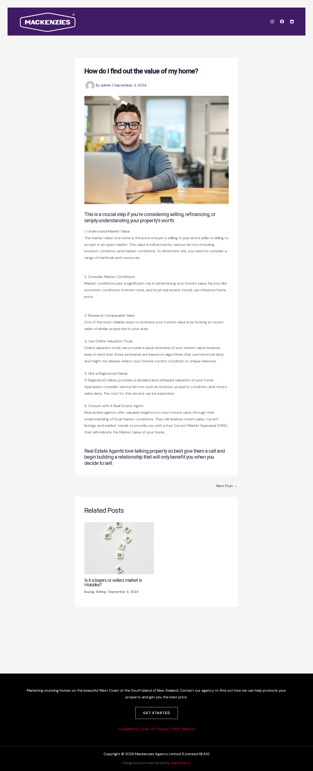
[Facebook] (282, 21)
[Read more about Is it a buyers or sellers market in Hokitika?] (119, 548)
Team (247, 21)
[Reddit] (292, 21)
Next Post (226, 486)
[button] (156, 713)
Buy (224, 21)
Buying (89, 592)
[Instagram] (272, 21)
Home (212, 21)
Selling (100, 592)
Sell (235, 21)
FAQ (258, 21)
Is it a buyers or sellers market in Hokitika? (113, 582)
